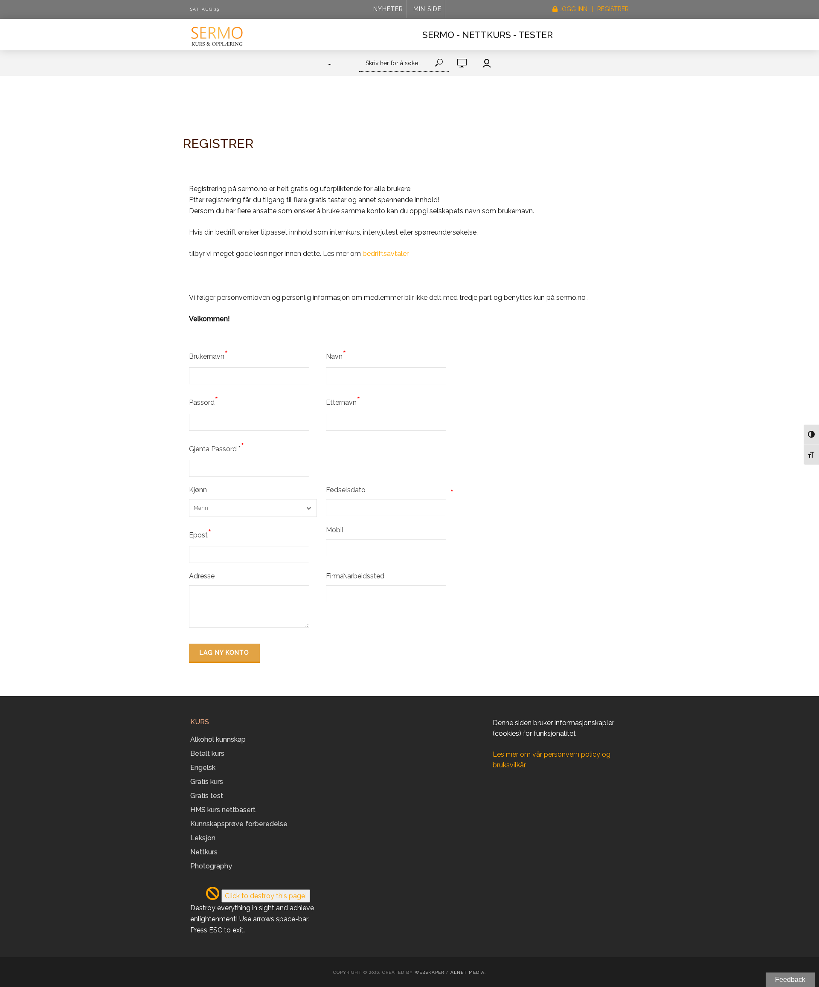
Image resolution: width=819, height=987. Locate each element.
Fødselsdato (390, 491)
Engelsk (202, 767)
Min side (427, 9)
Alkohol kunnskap (218, 739)
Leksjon (202, 838)
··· (329, 64)
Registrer (613, 9)
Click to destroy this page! (266, 896)
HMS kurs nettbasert (223, 810)
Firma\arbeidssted (355, 576)
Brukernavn (208, 354)
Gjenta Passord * (216, 447)
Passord (203, 401)
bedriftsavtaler (386, 254)
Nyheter (388, 9)
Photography (211, 866)
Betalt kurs (207, 753)
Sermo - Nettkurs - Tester (487, 34)
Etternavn (343, 401)
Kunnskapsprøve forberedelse (239, 824)
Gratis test (206, 796)
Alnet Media (467, 972)
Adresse (202, 576)
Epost (200, 533)
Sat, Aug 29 (204, 9)
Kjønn (198, 490)
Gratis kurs (206, 782)
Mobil (334, 530)
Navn (336, 354)
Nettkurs (204, 852)
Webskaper (429, 972)
